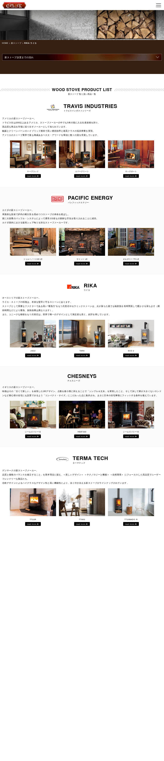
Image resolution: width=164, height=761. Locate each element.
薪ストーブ (82, 41)
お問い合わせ (82, 70)
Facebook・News (82, 19)
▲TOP (150, 748)
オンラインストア (82, 48)
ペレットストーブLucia (82, 26)
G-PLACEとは (82, 12)
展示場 (82, 55)
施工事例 (82, 63)
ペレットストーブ (82, 34)
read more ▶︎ (33, 176)
